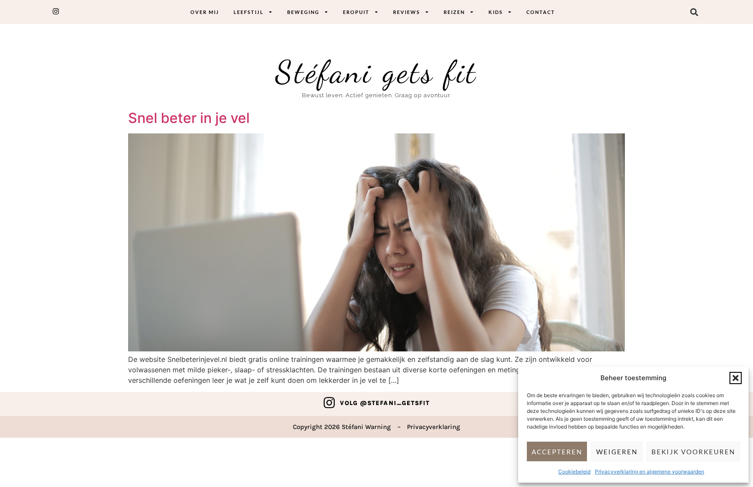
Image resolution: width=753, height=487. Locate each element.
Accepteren (557, 452)
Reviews (406, 12)
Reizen (454, 12)
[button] (735, 378)
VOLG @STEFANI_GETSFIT (385, 403)
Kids (495, 12)
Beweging (303, 12)
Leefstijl (249, 12)
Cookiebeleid (574, 471)
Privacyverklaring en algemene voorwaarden (649, 471)
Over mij (204, 12)
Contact (540, 12)
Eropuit (356, 12)
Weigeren (617, 452)
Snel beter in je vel (189, 117)
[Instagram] (329, 402)
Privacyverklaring (433, 427)
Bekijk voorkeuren (693, 452)
